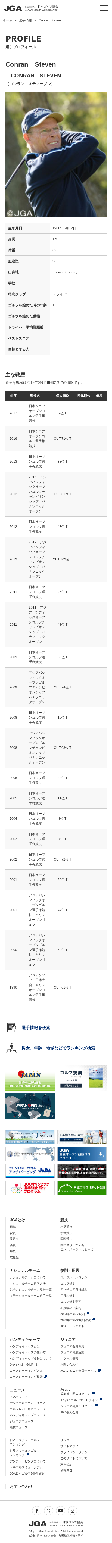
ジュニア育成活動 (72, 1352)
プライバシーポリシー (75, 1452)
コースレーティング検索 (26, 1376)
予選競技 (66, 1233)
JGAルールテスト (72, 1326)
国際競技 (66, 1238)
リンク (64, 1440)
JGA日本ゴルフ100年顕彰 (27, 1473)
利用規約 (66, 1464)
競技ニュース (19, 1427)
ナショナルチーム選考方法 (28, 1283)
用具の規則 (67, 1295)
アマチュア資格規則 (73, 1289)
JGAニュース (19, 1396)
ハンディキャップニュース (28, 1415)
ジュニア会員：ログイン (76, 1406)
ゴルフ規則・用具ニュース (28, 1409)
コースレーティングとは (26, 1370)
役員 (13, 1233)
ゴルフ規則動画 (70, 1301)
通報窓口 (66, 1470)
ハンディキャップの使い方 (28, 1352)
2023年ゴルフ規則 (72, 1314)
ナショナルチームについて (28, 1277)
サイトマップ (69, 1446)
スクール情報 (69, 1358)
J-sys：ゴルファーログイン (79, 1400)
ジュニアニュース (22, 1421)
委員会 (14, 1238)
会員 (13, 1245)
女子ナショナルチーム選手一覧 (31, 1295)
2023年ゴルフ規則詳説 (75, 1320)
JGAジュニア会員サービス (78, 1370)
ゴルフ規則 (67, 1283)
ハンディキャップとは (25, 1346)
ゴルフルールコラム (73, 1277)
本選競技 (66, 1226)
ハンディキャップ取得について (31, 1358)
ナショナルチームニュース (28, 1402)
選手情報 (25, 20)
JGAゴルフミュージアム (26, 1467)
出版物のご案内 (70, 1308)
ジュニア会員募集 (72, 1346)
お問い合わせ (69, 1364)
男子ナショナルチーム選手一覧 (31, 1289)
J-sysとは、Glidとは (24, 1364)
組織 (13, 1226)
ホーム (8, 20)
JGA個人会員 (69, 1412)
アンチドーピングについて (28, 1461)
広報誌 (14, 1257)
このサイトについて (73, 1458)
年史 (13, 1251)
